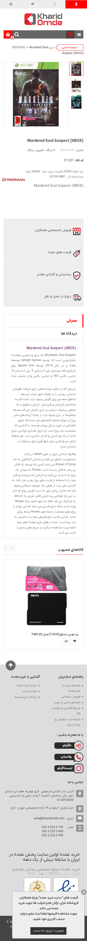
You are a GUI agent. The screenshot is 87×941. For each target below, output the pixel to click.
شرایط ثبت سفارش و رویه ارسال (67, 722)
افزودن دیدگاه (36, 150)
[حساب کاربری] (76, 4)
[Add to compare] (66, 641)
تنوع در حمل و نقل (57, 296)
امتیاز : (79, 150)
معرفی (71, 320)
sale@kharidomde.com (49, 818)
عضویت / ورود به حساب (48, 931)
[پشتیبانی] (32, 4)
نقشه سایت (29, 691)
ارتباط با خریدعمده (25, 697)
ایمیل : (54, 818)
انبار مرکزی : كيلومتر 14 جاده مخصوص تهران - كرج (42, 808)
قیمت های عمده (59, 252)
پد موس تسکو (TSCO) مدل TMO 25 (54, 634)
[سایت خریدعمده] (43, 19)
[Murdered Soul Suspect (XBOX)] (76, 69)
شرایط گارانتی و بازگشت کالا (65, 711)
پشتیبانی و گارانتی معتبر (53, 274)
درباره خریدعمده (27, 685)
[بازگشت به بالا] (10, 665)
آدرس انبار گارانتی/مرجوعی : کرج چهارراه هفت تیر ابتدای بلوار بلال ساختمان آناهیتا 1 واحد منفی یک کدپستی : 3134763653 (39, 795)
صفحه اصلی (69, 47)
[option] (76, 69)
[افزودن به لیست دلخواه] (74, 641)
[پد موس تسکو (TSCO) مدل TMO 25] (47, 596)
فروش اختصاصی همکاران (53, 230)
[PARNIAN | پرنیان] (13, 179)
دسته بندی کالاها (79, 35)
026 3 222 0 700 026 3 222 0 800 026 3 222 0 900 (52, 831)
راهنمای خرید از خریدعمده (71, 688)
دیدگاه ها (69, 333)
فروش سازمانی (71, 697)
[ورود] (11, 4)
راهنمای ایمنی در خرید (67, 702)
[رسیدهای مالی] (54, 4)
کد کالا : (78, 160)
